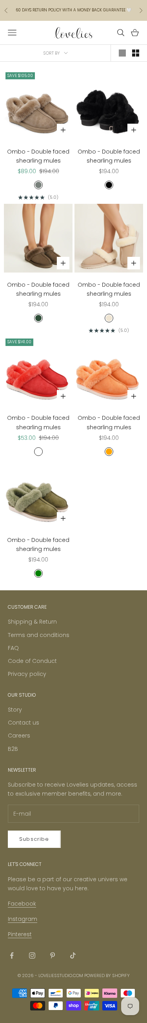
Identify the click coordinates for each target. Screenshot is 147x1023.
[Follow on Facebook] (12, 955)
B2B (13, 749)
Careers (19, 735)
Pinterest (20, 934)
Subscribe (34, 839)
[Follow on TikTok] (73, 955)
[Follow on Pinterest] (52, 955)
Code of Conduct (32, 661)
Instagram (22, 919)
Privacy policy (27, 674)
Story (15, 710)
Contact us (23, 723)
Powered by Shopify (107, 975)
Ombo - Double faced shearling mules (38, 156)
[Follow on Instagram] (32, 955)
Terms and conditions (38, 635)
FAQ (13, 648)
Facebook (22, 904)
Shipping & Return (32, 622)
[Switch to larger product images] (122, 53)
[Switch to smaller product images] (135, 53)
